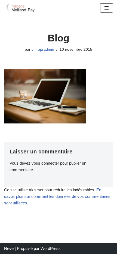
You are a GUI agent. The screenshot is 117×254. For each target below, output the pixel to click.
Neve (9, 248)
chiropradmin (43, 49)
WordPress (51, 248)
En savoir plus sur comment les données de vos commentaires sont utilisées (57, 196)
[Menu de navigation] (106, 8)
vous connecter (45, 163)
